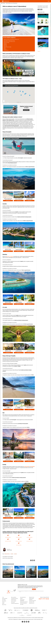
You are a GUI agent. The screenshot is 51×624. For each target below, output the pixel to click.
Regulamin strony (31, 597)
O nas (3, 597)
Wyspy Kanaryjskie (7, 42)
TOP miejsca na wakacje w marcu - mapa (10, 40)
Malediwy (6, 44)
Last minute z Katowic (8, 537)
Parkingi (21, 598)
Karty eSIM (21, 604)
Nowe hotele (13, 602)
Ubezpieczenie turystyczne (24, 601)
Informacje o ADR (31, 601)
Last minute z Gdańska (29, 537)
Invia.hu (32, 619)
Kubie (28, 466)
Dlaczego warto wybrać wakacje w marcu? (10, 41)
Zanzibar (6, 43)
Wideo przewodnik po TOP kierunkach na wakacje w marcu (12, 39)
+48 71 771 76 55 (43, 599)
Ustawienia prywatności (32, 600)
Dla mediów (4, 599)
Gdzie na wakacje (3, 3)
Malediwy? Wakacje (10, 256)
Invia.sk (29, 619)
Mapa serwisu (4, 604)
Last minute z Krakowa (19, 537)
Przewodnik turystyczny (14, 598)
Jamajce (25, 466)
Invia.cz (27, 619)
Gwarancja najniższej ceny (15, 603)
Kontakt (39, 51)
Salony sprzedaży (4, 598)
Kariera (3, 603)
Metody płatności (13, 599)
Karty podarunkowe (23, 597)
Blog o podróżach (13, 597)
